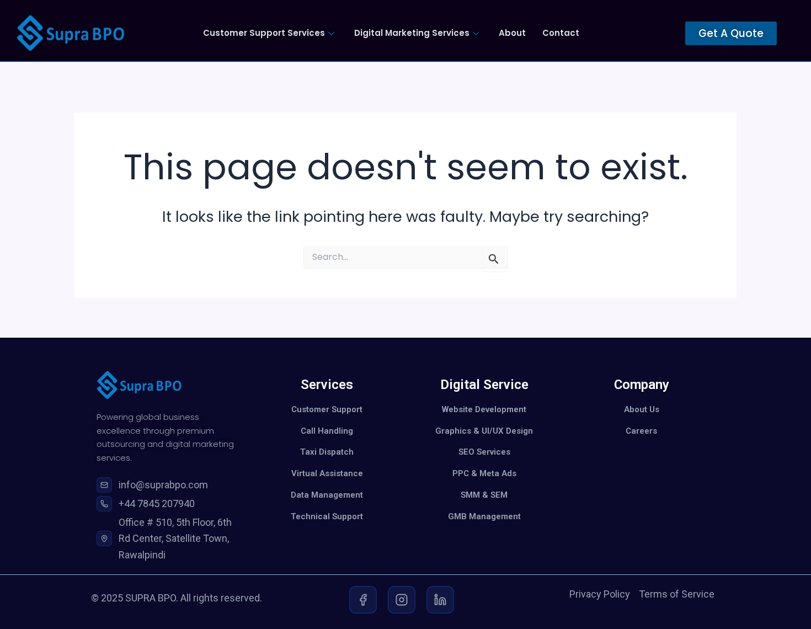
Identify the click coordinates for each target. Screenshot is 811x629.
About (512, 33)
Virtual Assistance (327, 473)
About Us (641, 409)
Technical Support (327, 516)
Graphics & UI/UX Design (484, 431)
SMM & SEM (484, 495)
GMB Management (484, 516)
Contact (560, 33)
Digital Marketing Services (411, 33)
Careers (641, 431)
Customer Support (326, 409)
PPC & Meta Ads (484, 473)
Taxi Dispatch (327, 452)
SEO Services (484, 452)
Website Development (484, 409)
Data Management (327, 495)
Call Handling (327, 431)
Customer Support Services (264, 33)
